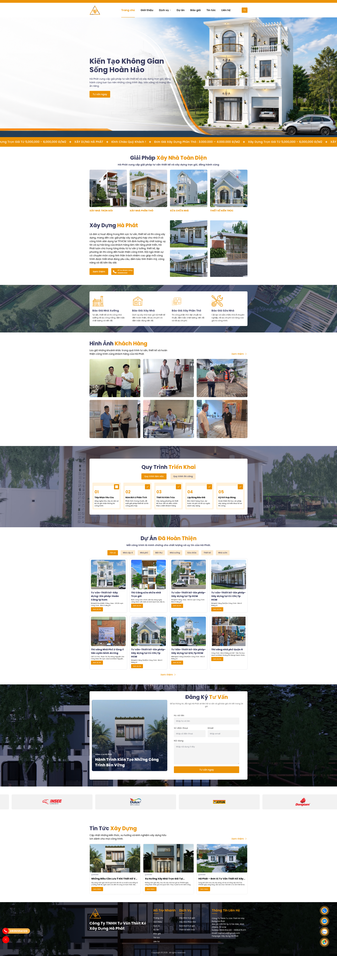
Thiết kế (207, 552)
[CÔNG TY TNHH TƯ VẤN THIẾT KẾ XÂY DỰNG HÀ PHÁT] (95, 10)
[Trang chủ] (95, 913)
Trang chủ (158, 918)
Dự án (156, 930)
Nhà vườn (222, 552)
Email (210, 728)
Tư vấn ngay (100, 94)
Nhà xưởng (175, 552)
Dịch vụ (156, 926)
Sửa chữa (191, 552)
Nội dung (178, 740)
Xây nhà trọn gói (187, 918)
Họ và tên (179, 715)
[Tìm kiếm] (244, 10)
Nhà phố (144, 552)
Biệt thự (158, 552)
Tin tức (156, 938)
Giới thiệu (157, 922)
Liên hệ (156, 941)
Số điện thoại (181, 728)
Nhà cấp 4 (128, 552)
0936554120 (19, 931)
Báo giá (157, 934)
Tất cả (113, 552)
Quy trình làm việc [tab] (154, 476)
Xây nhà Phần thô (187, 922)
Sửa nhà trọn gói (187, 926)
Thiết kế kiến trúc (187, 930)
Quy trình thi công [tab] (183, 476)
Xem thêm (99, 271)
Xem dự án (97, 609)
